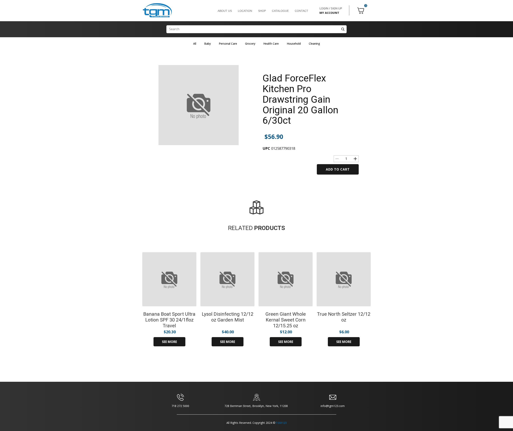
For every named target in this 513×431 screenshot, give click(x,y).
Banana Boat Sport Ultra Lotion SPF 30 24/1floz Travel (169, 320)
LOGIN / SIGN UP (330, 8)
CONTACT (301, 10)
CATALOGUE (280, 10)
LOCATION (245, 10)
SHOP (262, 10)
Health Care (271, 43)
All (194, 43)
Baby (207, 43)
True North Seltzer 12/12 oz (343, 317)
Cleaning (314, 43)
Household (294, 43)
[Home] (157, 10)
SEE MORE (169, 342)
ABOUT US (225, 10)
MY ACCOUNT (329, 13)
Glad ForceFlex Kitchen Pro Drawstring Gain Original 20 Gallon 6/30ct (300, 99)
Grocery (250, 43)
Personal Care (228, 43)
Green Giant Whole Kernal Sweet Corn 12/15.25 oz (286, 320)
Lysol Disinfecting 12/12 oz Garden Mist (227, 317)
